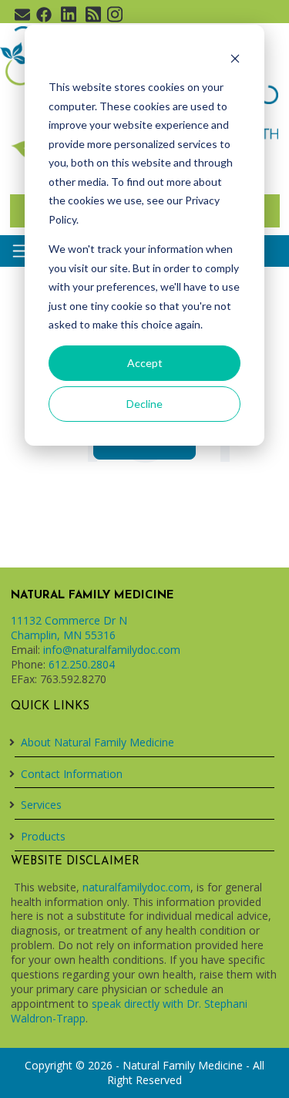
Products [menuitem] (43, 836)
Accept (145, 362)
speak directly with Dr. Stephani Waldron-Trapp (129, 1011)
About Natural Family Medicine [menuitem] (97, 742)
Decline (144, 403)
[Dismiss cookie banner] (235, 58)
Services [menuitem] (41, 804)
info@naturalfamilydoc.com (111, 649)
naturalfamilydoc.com (136, 887)
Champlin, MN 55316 (63, 635)
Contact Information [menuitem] (72, 773)
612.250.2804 (82, 664)
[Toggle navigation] (21, 251)
